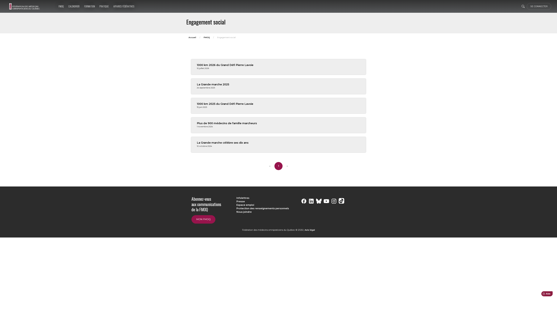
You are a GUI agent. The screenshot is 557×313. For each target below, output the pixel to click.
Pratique (104, 6)
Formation (89, 6)
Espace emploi (245, 205)
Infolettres (242, 198)
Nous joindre (244, 212)
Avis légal (310, 230)
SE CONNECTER (539, 6)
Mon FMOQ (203, 219)
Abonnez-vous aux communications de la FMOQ (206, 204)
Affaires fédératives (123, 6)
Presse (240, 201)
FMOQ (61, 6)
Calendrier (74, 6)
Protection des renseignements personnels (262, 208)
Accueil (192, 37)
